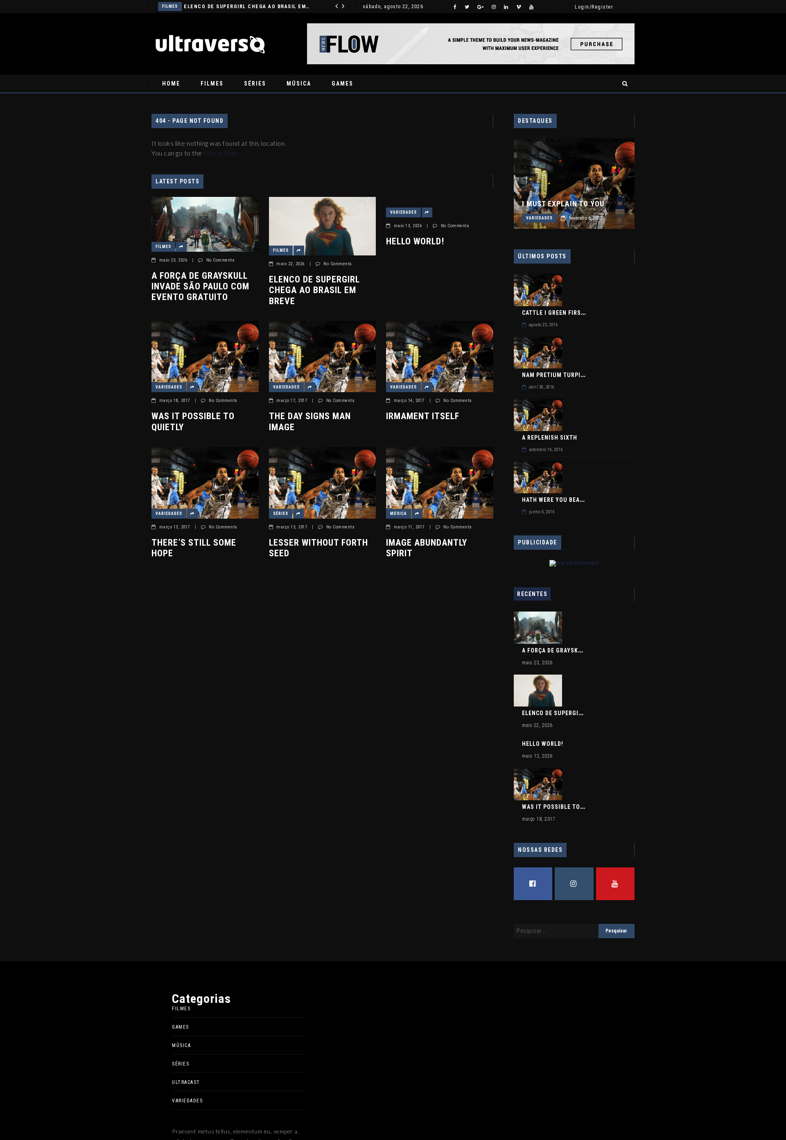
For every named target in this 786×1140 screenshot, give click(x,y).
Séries (255, 83)
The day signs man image (310, 421)
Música (299, 83)
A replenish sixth (549, 437)
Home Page (221, 153)
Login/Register (594, 7)
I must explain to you (563, 204)
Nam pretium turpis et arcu (566, 375)
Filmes (212, 83)
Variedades (214, 6)
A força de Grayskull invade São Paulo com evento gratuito (200, 286)
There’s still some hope (193, 547)
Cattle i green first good (562, 312)
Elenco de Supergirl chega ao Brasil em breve (314, 290)
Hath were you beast (554, 500)
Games (342, 83)
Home (171, 83)
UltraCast (186, 1082)
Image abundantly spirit (426, 547)
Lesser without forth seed (318, 547)
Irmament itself (422, 416)
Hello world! (253, 6)
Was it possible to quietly (193, 421)
